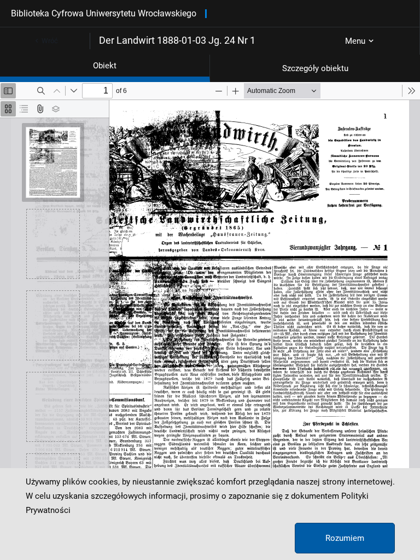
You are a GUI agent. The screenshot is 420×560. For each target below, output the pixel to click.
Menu (355, 41)
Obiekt (104, 66)
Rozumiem (344, 538)
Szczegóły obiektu (315, 68)
